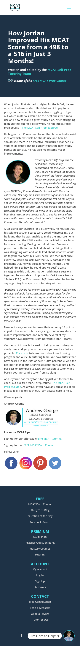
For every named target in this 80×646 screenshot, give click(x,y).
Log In (40, 575)
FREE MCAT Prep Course (39, 445)
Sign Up (40, 581)
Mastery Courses (40, 548)
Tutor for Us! (40, 619)
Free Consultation (40, 601)
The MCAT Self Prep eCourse (40, 127)
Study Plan (40, 536)
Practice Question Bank (40, 542)
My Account (40, 569)
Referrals (40, 587)
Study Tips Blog (40, 510)
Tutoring (40, 554)
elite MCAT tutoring (49, 438)
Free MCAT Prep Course (49, 80)
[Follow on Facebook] (21, 635)
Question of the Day (40, 516)
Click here (22, 353)
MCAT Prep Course (40, 504)
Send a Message (40, 608)
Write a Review (40, 613)
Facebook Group (40, 522)
